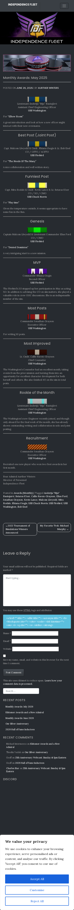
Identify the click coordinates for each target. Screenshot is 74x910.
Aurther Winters (48, 88)
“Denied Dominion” (18, 247)
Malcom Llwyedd (48, 499)
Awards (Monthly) (23, 493)
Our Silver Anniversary (17, 723)
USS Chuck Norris (37, 196)
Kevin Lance (30, 499)
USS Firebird (37, 155)
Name (7, 633)
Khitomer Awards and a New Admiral (25, 712)
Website (7, 648)
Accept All (37, 879)
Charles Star (12, 768)
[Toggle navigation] (64, 6)
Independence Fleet (22, 5)
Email (7, 641)
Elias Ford (61, 496)
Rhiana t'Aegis (19, 503)
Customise (37, 890)
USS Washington (37, 110)
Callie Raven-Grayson (43, 496)
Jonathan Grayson (13, 499)
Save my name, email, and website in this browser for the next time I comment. (36, 661)
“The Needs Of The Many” (22, 161)
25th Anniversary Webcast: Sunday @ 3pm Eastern (40, 757)
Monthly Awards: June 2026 (20, 718)
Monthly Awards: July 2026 (19, 706)
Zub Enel (22, 506)
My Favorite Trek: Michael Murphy (54, 527)
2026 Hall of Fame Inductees (20, 729)
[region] (37, 872)
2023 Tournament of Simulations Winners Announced (18, 529)
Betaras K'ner (22, 496)
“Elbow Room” (15, 116)
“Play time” (13, 202)
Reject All (37, 901)
